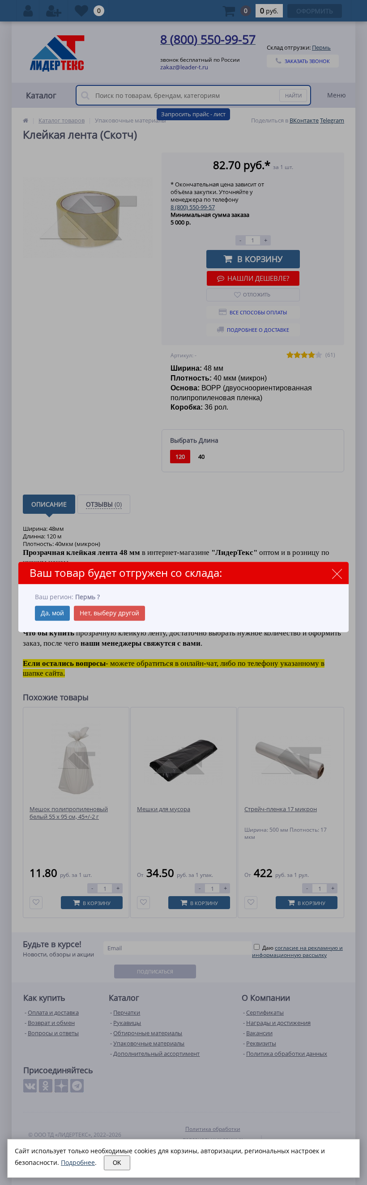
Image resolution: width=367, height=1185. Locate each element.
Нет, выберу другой (109, 613)
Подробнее (78, 1162)
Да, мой (52, 613)
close (336, 573)
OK (117, 1163)
